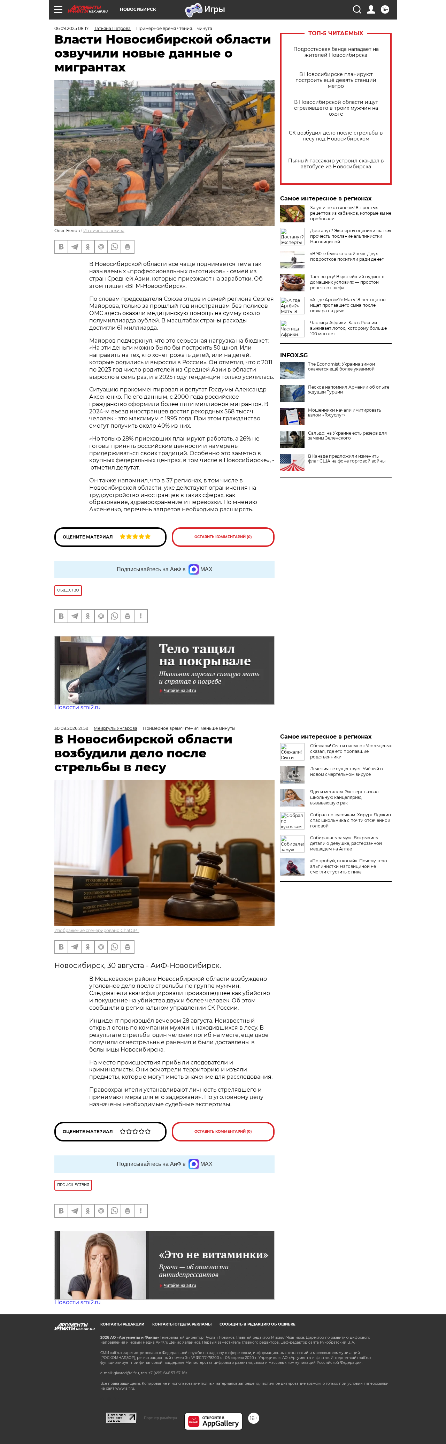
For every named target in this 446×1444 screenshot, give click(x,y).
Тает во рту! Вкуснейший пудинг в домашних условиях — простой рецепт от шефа (347, 282)
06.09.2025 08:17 (71, 28)
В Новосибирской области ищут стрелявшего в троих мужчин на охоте (336, 108)
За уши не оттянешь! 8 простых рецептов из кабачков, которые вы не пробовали (350, 213)
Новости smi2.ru (77, 707)
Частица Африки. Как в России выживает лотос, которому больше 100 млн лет (348, 328)
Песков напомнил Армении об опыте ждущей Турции (348, 390)
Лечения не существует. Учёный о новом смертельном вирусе (346, 771)
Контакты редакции (122, 1324)
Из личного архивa (103, 230)
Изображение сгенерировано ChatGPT (96, 930)
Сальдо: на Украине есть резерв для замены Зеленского (347, 436)
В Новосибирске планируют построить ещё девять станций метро (335, 80)
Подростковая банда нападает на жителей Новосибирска (336, 52)
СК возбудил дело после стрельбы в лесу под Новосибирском (336, 136)
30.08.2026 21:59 (71, 728)
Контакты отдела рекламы (182, 1324)
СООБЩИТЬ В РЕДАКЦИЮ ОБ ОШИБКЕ (257, 1324)
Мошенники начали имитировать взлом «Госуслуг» (344, 413)
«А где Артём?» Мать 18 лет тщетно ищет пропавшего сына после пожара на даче (348, 305)
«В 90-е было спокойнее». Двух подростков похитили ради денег (347, 256)
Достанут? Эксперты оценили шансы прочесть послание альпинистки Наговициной (350, 236)
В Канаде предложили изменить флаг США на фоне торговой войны (346, 459)
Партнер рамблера (160, 1418)
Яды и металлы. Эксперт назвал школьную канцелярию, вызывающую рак (344, 797)
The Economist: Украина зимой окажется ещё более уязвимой (341, 367)
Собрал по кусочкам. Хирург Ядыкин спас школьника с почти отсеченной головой (350, 820)
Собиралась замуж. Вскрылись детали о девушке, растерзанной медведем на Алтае (346, 843)
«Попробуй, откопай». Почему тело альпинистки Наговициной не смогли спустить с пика (348, 866)
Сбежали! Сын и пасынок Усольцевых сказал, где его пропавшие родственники (351, 751)
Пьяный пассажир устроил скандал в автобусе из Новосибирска (336, 164)
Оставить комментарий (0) (223, 537)
